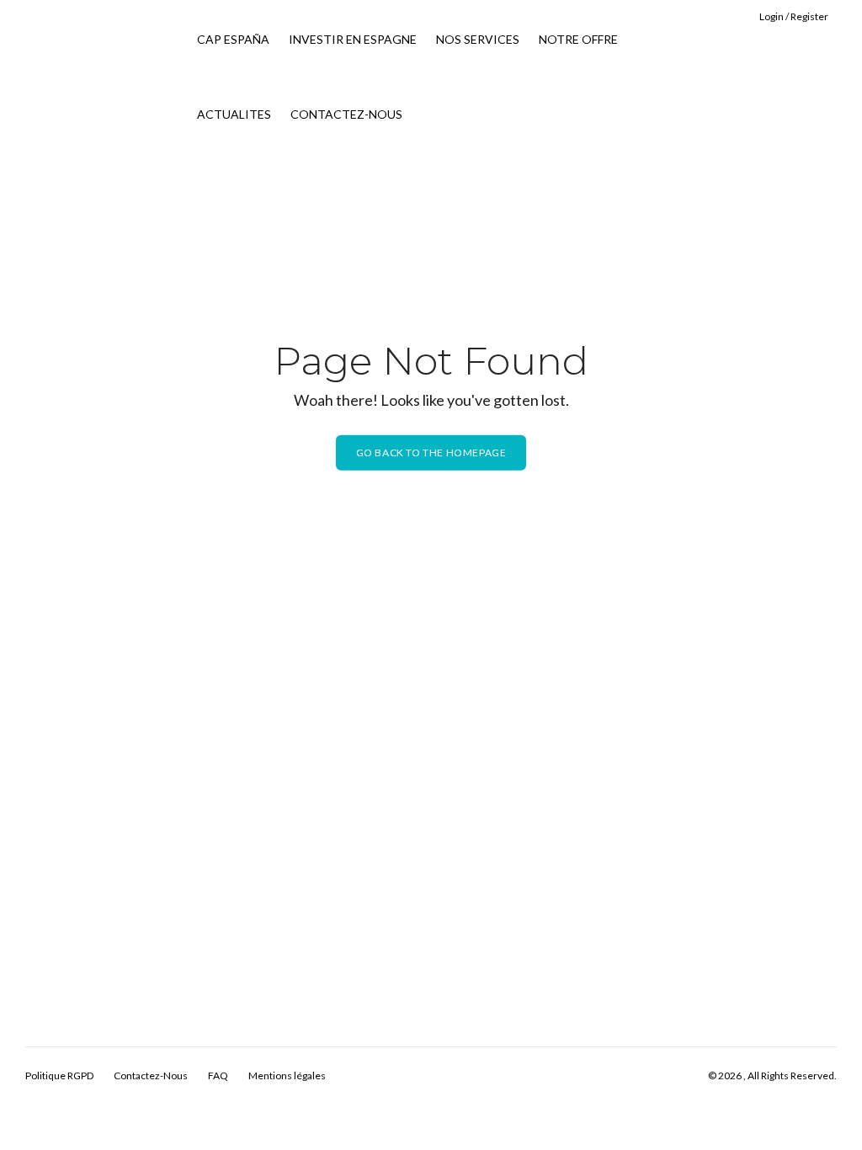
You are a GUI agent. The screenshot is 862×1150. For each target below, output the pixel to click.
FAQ (218, 1075)
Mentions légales (287, 1075)
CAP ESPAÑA (233, 39)
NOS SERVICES (477, 39)
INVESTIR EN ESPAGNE (353, 39)
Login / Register (793, 16)
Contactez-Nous (151, 1075)
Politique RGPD (59, 1075)
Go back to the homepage (431, 452)
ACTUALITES (234, 114)
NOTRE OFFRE (578, 39)
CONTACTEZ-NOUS (346, 114)
